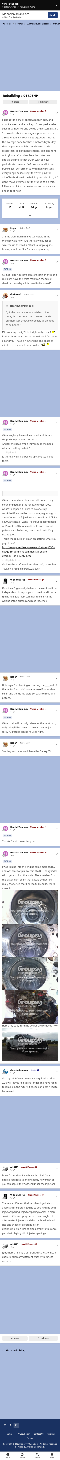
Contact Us (39, 1434)
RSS (31, 1438)
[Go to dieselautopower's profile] (5, 1071)
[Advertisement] (30, 58)
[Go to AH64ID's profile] (5, 1168)
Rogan (13, 228)
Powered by (30, 1447)
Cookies (51, 1434)
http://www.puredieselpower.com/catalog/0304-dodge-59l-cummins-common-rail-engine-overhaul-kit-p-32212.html (28, 551)
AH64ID (14, 1167)
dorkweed (15, 294)
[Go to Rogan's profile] (5, 229)
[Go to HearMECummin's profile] (5, 112)
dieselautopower (19, 1070)
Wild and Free (17, 579)
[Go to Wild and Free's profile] (5, 581)
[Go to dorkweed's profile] (5, 295)
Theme (8, 1434)
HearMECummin (19, 111)
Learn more (6, 5)
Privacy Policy (24, 1434)
